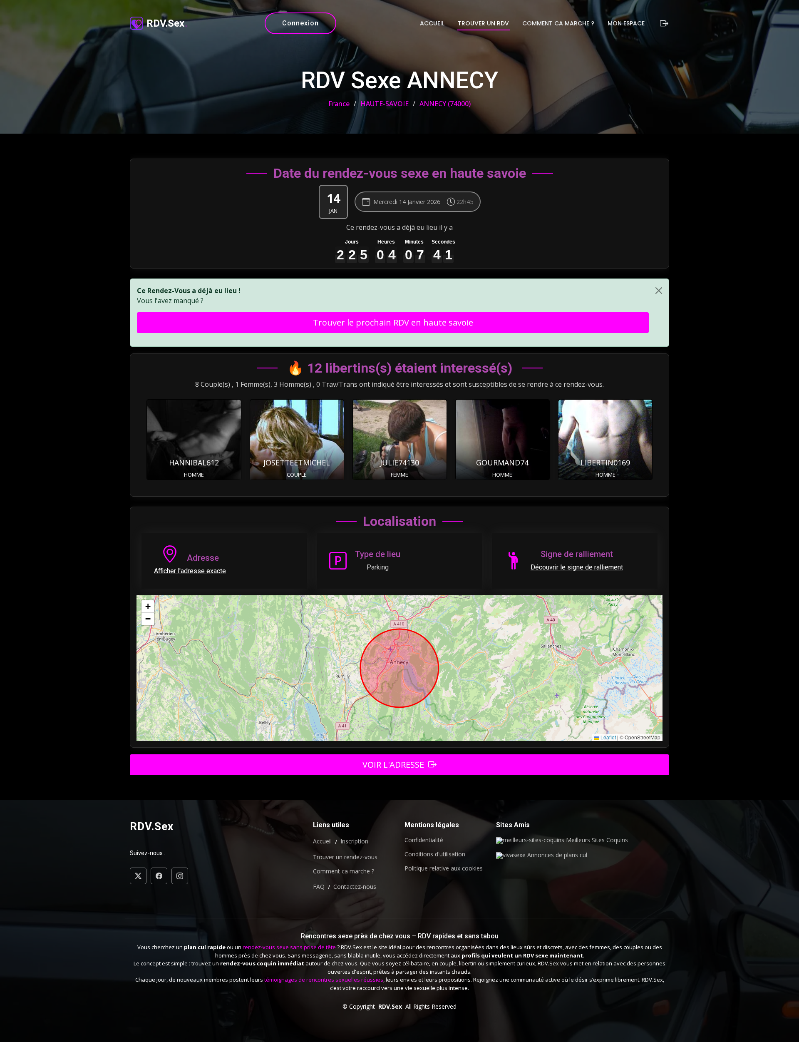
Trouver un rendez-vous (345, 857)
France (339, 103)
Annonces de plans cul (556, 855)
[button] (147, 606)
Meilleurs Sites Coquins (596, 840)
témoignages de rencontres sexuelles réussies (323, 979)
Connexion (300, 23)
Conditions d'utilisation (434, 854)
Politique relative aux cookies (443, 868)
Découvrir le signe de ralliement (577, 567)
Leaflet (607, 737)
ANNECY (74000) (445, 103)
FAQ (319, 887)
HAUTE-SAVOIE (384, 103)
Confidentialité (423, 840)
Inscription (354, 841)
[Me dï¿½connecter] (663, 23)
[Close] (659, 290)
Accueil (432, 23)
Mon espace (626, 23)
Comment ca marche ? (558, 23)
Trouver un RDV (483, 23)
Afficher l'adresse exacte (190, 571)
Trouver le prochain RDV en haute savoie (393, 322)
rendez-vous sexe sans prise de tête (289, 947)
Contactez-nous (354, 887)
